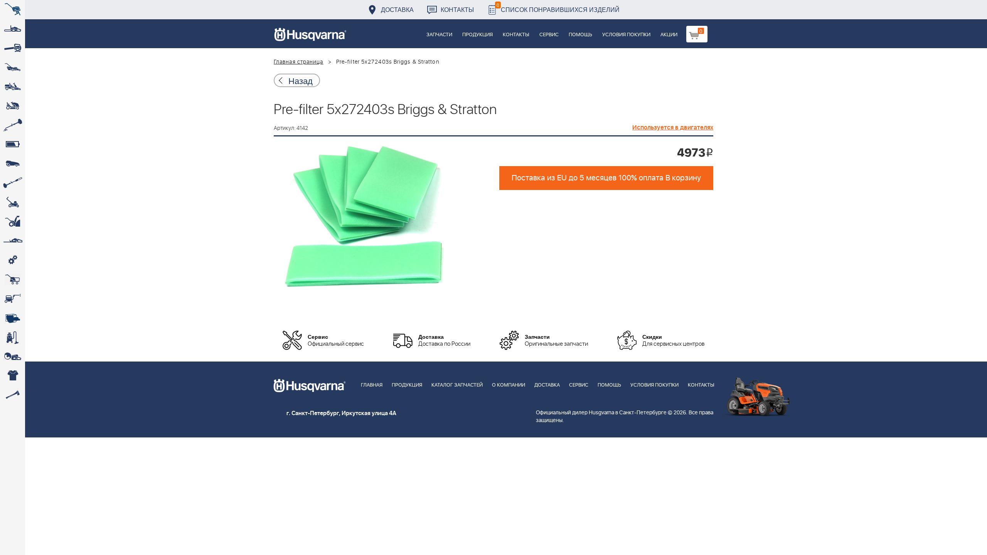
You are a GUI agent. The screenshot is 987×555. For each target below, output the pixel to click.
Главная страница (298, 62)
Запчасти (439, 35)
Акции (668, 35)
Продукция (477, 35)
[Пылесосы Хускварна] (12, 337)
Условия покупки (626, 35)
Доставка (397, 9)
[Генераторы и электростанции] (12, 279)
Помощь (580, 35)
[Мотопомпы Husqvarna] (12, 318)
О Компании (508, 385)
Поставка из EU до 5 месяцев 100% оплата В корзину (606, 178)
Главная (371, 385)
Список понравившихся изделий (558, 7)
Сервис (549, 35)
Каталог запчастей (457, 385)
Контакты (457, 9)
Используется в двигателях (672, 127)
